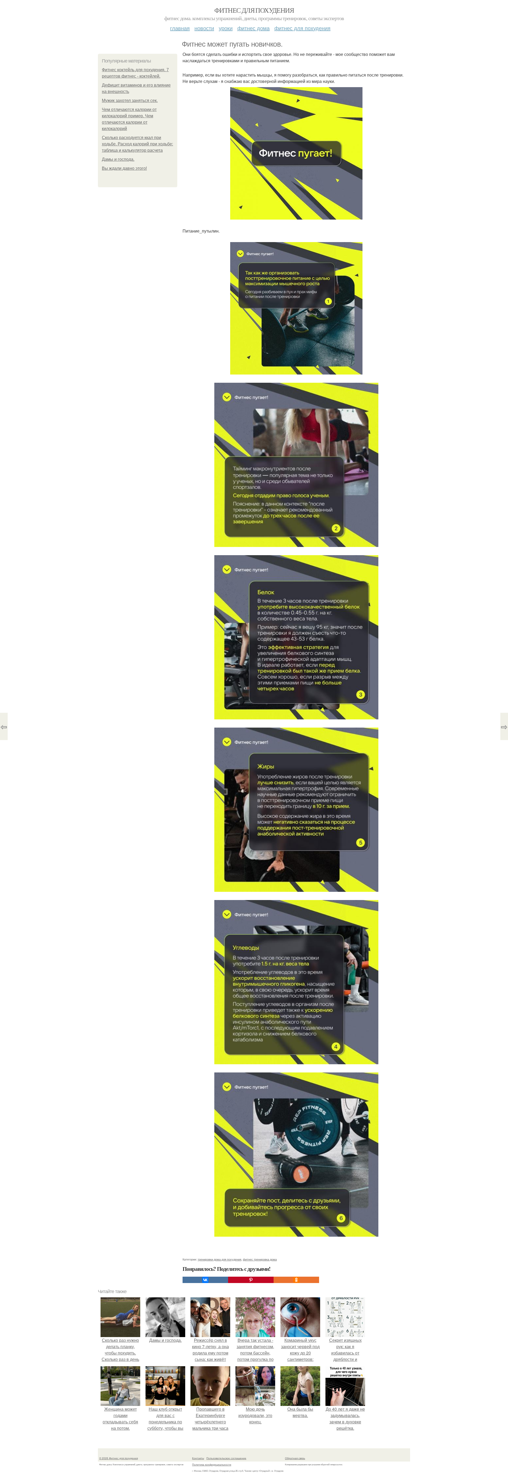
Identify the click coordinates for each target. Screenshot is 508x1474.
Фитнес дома (253, 28)
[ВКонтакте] (205, 1280)
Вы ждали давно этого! (124, 168)
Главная (180, 28)
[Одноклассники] (296, 1280)
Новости (204, 28)
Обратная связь (295, 1458)
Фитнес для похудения (254, 10)
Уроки (226, 28)
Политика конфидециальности (211, 1464)
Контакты (198, 1458)
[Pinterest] (251, 1280)
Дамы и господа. (118, 159)
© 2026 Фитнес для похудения (118, 1458)
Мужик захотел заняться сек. (130, 100)
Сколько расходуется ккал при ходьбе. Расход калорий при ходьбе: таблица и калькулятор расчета (137, 144)
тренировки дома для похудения (219, 1259)
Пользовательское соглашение (226, 1458)
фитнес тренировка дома (260, 1259)
